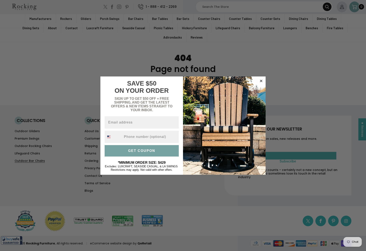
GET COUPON (141, 151)
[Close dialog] (261, 81)
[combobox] (113, 137)
